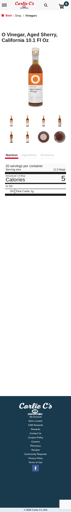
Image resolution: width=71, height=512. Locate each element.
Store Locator (35, 421)
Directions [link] (47, 155)
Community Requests (35, 454)
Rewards (35, 429)
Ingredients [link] (29, 155)
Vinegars (31, 15)
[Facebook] (35, 468)
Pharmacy (35, 445)
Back (8, 15)
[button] (11, 120)
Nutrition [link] (12, 155)
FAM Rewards (35, 425)
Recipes (35, 450)
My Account (36, 416)
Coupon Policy (35, 437)
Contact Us (35, 433)
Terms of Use (35, 462)
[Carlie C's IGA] (24, 4)
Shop (18, 15)
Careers (35, 441)
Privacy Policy (35, 458)
